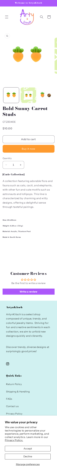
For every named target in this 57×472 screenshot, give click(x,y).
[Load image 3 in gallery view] (46, 95)
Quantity (7, 158)
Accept (28, 448)
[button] (6, 17)
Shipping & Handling (18, 391)
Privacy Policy (14, 413)
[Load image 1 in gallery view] (11, 95)
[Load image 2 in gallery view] (28, 95)
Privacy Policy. (14, 440)
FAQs (9, 398)
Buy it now (28, 148)
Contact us (12, 406)
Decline (27, 456)
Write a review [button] (28, 291)
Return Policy (14, 384)
